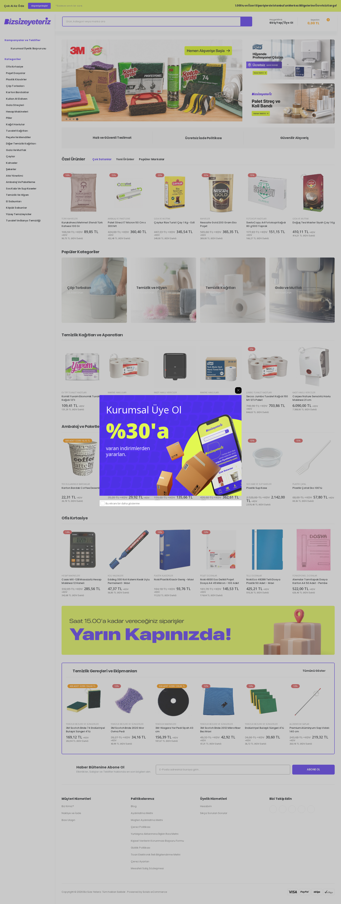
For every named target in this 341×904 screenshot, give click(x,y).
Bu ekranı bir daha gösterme (123, 503)
